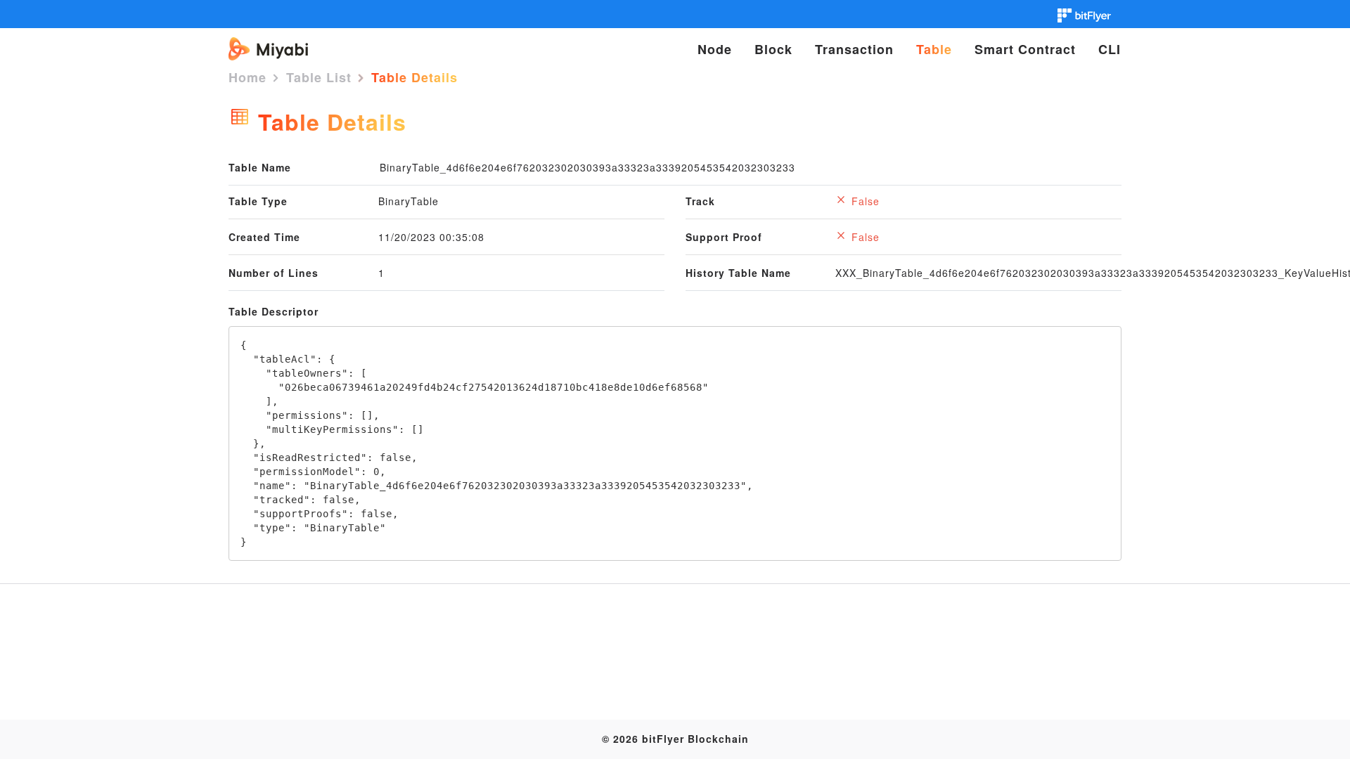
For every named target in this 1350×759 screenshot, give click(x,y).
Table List (319, 77)
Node (715, 49)
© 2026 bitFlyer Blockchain (675, 739)
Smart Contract (1025, 49)
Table (934, 49)
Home (247, 77)
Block (773, 49)
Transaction (854, 49)
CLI (1109, 49)
